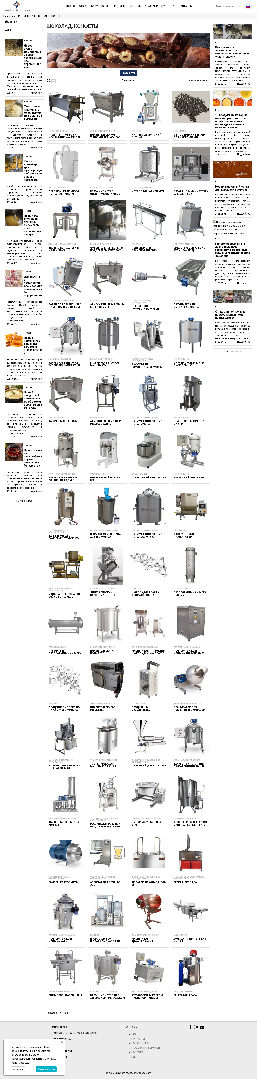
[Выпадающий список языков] (249, 6)
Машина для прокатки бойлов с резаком (64, 595)
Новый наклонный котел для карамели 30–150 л (232, 188)
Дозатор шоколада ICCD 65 (149, 883)
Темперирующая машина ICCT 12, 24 (103, 765)
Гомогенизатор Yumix (63, 882)
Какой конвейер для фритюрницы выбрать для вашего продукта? (33, 170)
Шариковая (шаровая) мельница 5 (63, 249)
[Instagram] (196, 1028)
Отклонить (18, 1069)
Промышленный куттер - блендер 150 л (190, 192)
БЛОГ (134, 1056)
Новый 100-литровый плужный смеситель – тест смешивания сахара (32, 225)
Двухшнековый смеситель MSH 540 (186, 305)
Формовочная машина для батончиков (64, 767)
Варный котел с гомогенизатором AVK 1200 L (63, 538)
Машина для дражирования (142, 940)
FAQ (133, 1034)
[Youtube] (202, 1028)
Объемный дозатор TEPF (149, 765)
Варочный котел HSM (63, 421)
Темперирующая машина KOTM (60, 940)
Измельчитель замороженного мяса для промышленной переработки (33, 286)
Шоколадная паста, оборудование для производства (146, 595)
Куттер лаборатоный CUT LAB (146, 136)
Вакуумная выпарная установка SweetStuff (64, 364)
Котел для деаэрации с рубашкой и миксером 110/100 (64, 307)
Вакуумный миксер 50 (188, 477)
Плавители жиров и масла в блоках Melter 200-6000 (64, 137)
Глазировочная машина (65, 995)
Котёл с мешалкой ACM (148, 191)
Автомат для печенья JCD (105, 883)
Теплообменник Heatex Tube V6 (189, 593)
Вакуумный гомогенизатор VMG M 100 (147, 367)
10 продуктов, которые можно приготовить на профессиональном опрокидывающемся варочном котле (231, 121)
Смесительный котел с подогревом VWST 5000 (106, 249)
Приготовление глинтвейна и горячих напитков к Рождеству (33, 458)
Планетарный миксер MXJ (105, 479)
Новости (28, 40)
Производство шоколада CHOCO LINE (105, 940)
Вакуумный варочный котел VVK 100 (147, 422)
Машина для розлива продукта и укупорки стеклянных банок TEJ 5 (107, 826)
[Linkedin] (207, 1028)
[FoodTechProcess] (16, 6)
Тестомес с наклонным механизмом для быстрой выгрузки (33, 112)
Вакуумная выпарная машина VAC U (105, 364)
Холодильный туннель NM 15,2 (189, 940)
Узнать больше (20, 1062)
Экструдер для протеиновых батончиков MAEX (185, 537)
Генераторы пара (185, 995)
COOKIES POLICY (140, 1043)
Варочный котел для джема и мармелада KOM (107, 996)
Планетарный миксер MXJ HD (188, 422)
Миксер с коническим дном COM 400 (188, 364)
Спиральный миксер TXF (149, 477)
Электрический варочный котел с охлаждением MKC (103, 595)
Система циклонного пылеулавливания (63, 192)
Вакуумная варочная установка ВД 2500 (63, 479)
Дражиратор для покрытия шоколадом (189, 708)
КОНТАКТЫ (138, 1038)
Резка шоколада (185, 882)
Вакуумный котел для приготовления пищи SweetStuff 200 (188, 766)
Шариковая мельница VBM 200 (63, 823)
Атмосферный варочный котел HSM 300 (107, 305)
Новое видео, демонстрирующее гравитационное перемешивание (33, 56)
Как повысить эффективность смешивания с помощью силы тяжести (232, 52)
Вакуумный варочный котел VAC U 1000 (147, 535)
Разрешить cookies (46, 1069)
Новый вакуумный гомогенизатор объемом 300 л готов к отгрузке (33, 400)
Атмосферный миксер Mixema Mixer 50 (105, 422)
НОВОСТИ (137, 1052)
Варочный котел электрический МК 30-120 (105, 194)
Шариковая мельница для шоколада (105, 535)
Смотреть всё (24, 500)
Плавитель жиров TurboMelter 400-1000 (105, 136)
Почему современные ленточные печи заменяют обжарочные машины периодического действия (232, 250)
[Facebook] (191, 1028)
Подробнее (35, 92)
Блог (217, 42)
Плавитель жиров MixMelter (103, 708)
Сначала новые (199, 80)
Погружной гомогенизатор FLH (145, 307)
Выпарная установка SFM (146, 823)
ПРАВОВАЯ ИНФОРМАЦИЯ (146, 1047)
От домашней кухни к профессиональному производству (230, 314)
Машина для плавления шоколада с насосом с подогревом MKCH (148, 653)
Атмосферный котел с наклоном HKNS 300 (147, 996)
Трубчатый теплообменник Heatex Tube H (64, 653)
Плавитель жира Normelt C (102, 652)
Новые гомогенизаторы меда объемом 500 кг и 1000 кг (33, 345)
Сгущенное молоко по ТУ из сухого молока (64, 708)
